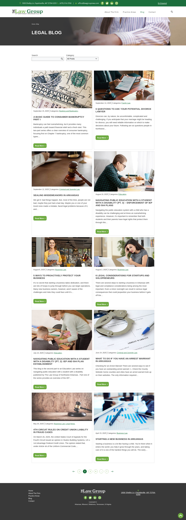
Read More (39, 146)
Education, (123, 194)
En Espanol (162, 3)
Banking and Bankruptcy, (68, 111)
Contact (152, 12)
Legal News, (70, 424)
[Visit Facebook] (102, 3)
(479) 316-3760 (65, 3)
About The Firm (112, 12)
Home (33, 24)
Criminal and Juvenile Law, (69, 189)
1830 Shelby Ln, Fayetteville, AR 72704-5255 (39, 3)
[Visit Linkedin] (112, 3)
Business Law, (60, 270)
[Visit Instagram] (116, 3)
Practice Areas (129, 12)
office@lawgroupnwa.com (88, 3)
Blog (142, 12)
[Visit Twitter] (107, 3)
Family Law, (126, 103)
